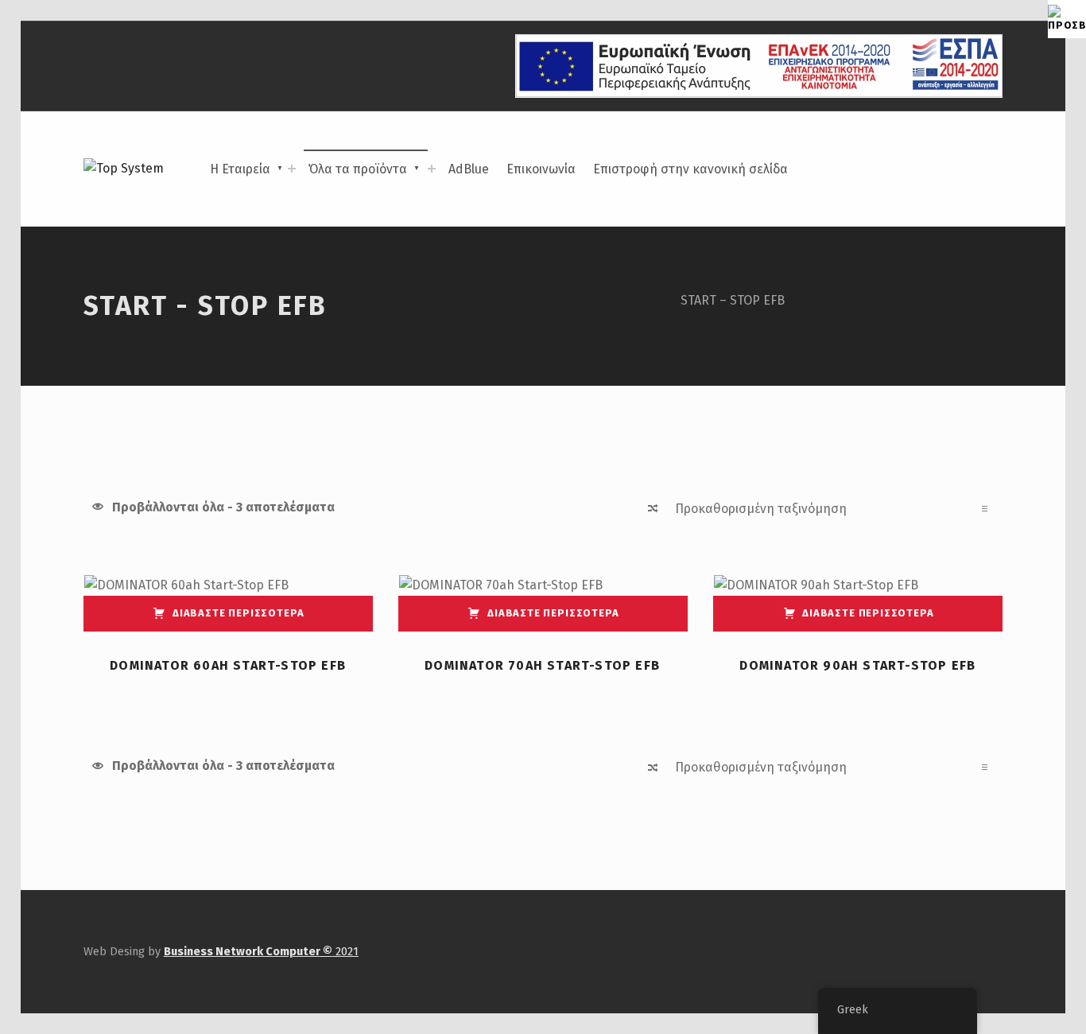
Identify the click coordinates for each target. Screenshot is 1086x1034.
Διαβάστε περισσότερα (238, 613)
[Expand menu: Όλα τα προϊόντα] (432, 169)
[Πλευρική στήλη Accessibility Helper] (1067, 19)
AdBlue (468, 169)
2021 (261, 951)
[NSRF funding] (759, 65)
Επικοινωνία (541, 169)
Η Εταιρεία (240, 169)
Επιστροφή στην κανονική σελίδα (690, 169)
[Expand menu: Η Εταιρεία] (292, 169)
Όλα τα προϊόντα (357, 169)
